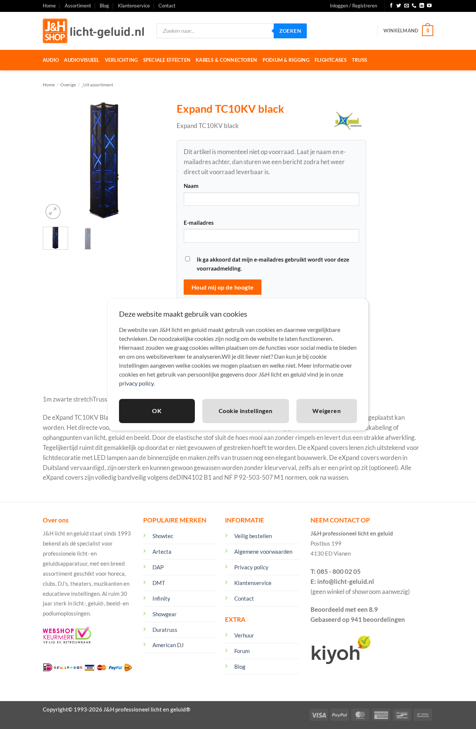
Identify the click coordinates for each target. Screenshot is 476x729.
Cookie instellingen (246, 410)
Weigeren (326, 410)
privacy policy (136, 383)
